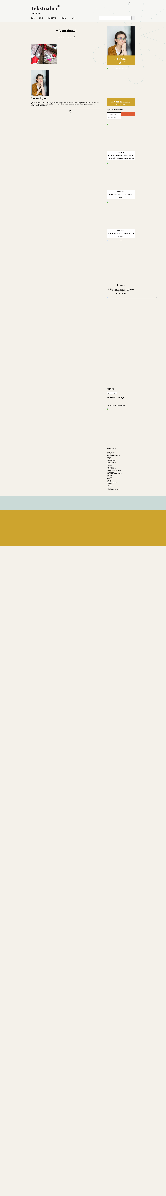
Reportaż (109, 480)
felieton (109, 457)
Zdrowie (109, 483)
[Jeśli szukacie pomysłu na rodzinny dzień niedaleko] (14, 527)
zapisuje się (128, 114)
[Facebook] (117, 293)
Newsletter (51, 18)
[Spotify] (129, 2)
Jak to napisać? (111, 460)
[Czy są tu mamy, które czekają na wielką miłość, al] (97, 527)
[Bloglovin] (125, 293)
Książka (63, 18)
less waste (110, 464)
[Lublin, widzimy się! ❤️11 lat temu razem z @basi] (69, 527)
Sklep (41, 18)
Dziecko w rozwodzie (113, 455)
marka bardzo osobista (114, 470)
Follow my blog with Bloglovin (116, 405)
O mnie (73, 18)
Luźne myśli (110, 467)
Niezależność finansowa (114, 474)
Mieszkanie (110, 472)
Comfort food (111, 452)
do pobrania (110, 454)
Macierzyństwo (111, 469)
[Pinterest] (119, 293)
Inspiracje (110, 459)
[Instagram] (122, 293)
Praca (108, 478)
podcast (109, 475)
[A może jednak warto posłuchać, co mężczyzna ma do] (124, 527)
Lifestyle (109, 465)
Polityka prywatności (113, 489)
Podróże (109, 477)
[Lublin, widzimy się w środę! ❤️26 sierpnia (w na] (41, 527)
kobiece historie (111, 462)
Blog (33, 18)
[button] (133, 18)
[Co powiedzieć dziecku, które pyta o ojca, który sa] (152, 527)
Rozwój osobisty (112, 482)
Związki (109, 485)
